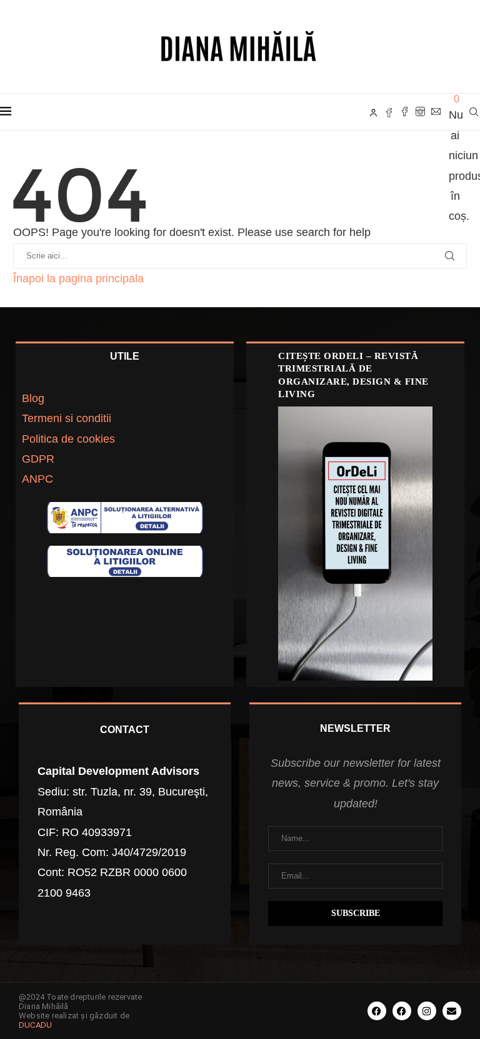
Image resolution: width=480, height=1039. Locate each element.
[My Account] (373, 112)
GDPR (38, 459)
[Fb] (389, 112)
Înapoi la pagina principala (78, 278)
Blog (33, 398)
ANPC (37, 479)
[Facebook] (404, 112)
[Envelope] (451, 1011)
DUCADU (35, 1025)
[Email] (436, 112)
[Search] (474, 112)
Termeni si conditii (66, 418)
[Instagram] (420, 112)
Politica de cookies (68, 439)
